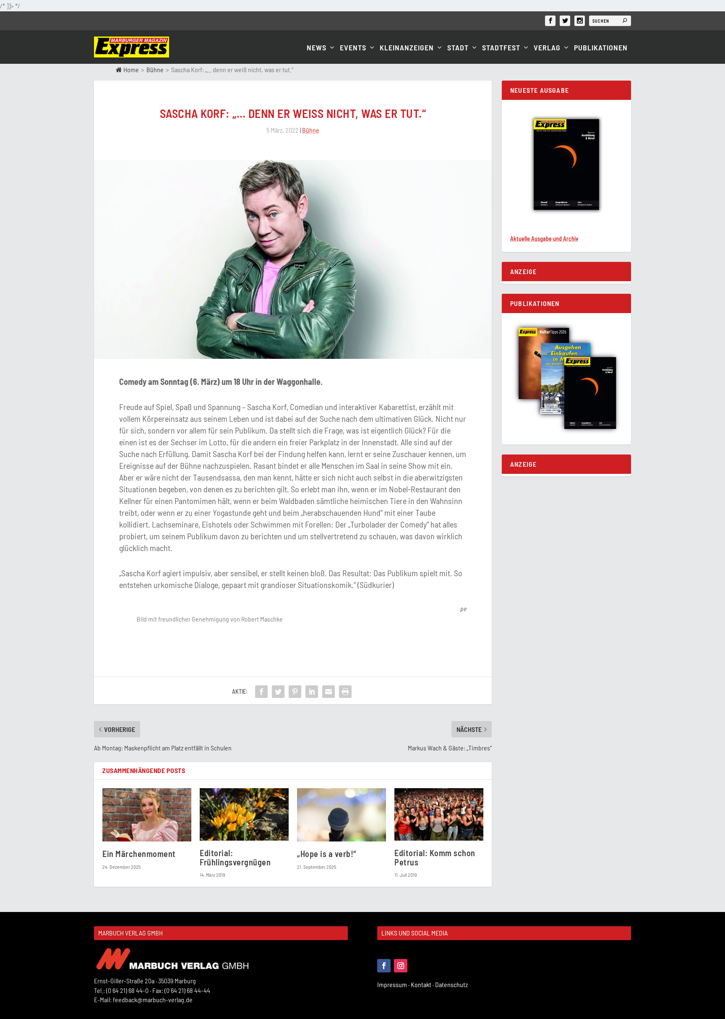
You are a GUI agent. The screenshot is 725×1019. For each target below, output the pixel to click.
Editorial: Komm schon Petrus (434, 857)
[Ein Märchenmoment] (146, 814)
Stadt (458, 48)
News (316, 48)
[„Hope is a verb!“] (341, 814)
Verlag (547, 48)
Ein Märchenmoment (139, 854)
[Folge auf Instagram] (400, 965)
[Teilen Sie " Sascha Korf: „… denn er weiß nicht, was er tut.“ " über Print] (345, 691)
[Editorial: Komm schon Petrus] (438, 814)
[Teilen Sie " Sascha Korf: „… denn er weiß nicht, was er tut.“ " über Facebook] (261, 691)
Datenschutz (452, 984)
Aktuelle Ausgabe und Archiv (544, 238)
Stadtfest (501, 48)
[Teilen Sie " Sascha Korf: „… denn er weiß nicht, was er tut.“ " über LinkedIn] (311, 691)
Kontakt (423, 984)
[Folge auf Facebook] (384, 965)
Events (353, 48)
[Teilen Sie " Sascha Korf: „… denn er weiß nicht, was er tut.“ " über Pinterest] (295, 691)
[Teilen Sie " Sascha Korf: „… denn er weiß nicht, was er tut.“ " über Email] (328, 691)
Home (130, 69)
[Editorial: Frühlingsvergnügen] (244, 814)
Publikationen (601, 48)
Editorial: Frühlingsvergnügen (235, 857)
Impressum (394, 984)
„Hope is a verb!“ (326, 854)
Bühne (155, 69)
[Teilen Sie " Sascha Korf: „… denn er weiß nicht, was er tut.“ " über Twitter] (278, 691)
